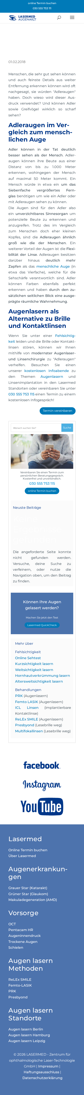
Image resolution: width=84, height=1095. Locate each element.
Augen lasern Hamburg (29, 1035)
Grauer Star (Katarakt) (27, 888)
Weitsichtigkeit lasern (34, 670)
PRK (19, 696)
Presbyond (24, 725)
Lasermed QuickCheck (42, 625)
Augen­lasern (51, 377)
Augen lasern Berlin (25, 1029)
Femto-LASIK (20, 985)
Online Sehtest (28, 658)
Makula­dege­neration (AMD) (32, 900)
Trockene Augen (22, 942)
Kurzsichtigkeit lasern (34, 664)
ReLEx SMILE (26, 719)
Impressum (48, 1066)
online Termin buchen (42, 3)
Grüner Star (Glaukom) (28, 894)
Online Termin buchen (27, 850)
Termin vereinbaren (57, 411)
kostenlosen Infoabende (46, 371)
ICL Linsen (27, 708)
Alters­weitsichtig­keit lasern (39, 681)
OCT (12, 924)
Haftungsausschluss (41, 1072)
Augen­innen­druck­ (24, 936)
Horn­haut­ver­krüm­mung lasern (42, 676)
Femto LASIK (26, 702)
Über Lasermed (22, 856)
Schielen (15, 947)
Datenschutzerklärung (42, 1078)
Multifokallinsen (29, 731)
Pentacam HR (20, 930)
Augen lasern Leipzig (26, 1041)
